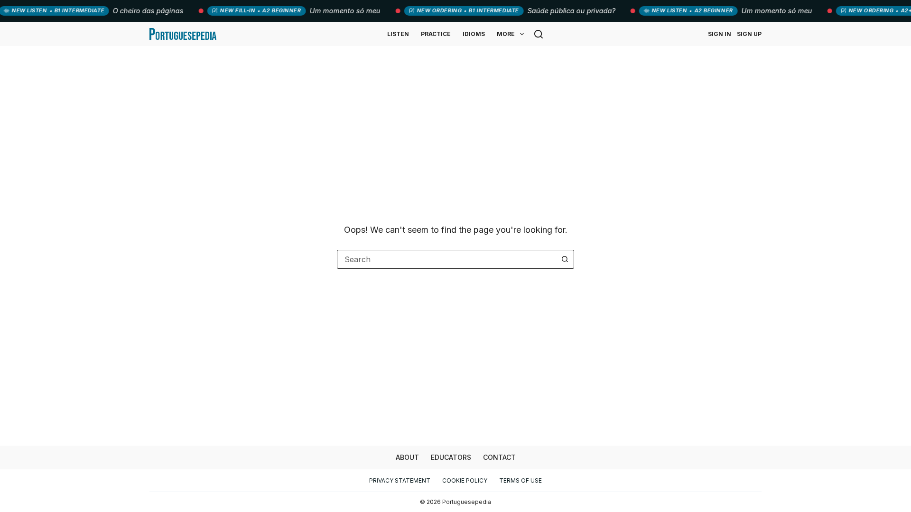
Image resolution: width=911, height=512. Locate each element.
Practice (436, 33)
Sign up (749, 33)
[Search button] (565, 259)
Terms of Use (520, 480)
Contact (499, 457)
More (506, 33)
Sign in (719, 33)
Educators (451, 457)
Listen (398, 33)
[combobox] (446, 259)
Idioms (474, 33)
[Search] (538, 34)
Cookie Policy (464, 480)
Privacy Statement (399, 480)
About (407, 457)
